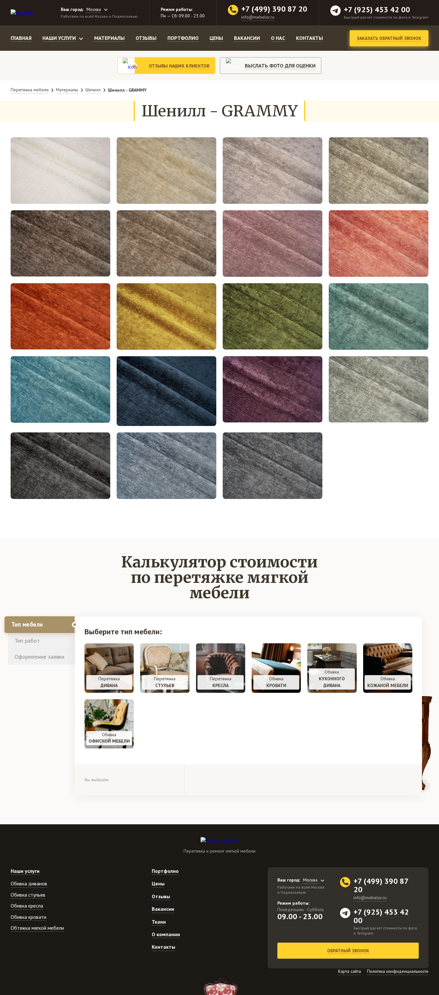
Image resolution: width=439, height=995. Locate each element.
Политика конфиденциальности (397, 971)
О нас (278, 38)
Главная (21, 38)
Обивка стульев (28, 894)
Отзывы (146, 38)
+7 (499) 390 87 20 (274, 9)
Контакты (309, 38)
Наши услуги (59, 38)
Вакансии (247, 38)
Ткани (159, 921)
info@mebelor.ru (257, 17)
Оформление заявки (39, 656)
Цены (216, 38)
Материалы (109, 38)
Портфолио (183, 38)
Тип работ (27, 640)
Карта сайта (349, 971)
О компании (166, 934)
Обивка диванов (29, 883)
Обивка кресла (27, 905)
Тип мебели (27, 624)
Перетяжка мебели (30, 90)
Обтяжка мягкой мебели (37, 928)
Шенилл (93, 90)
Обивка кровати (28, 917)
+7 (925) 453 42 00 (377, 9)
